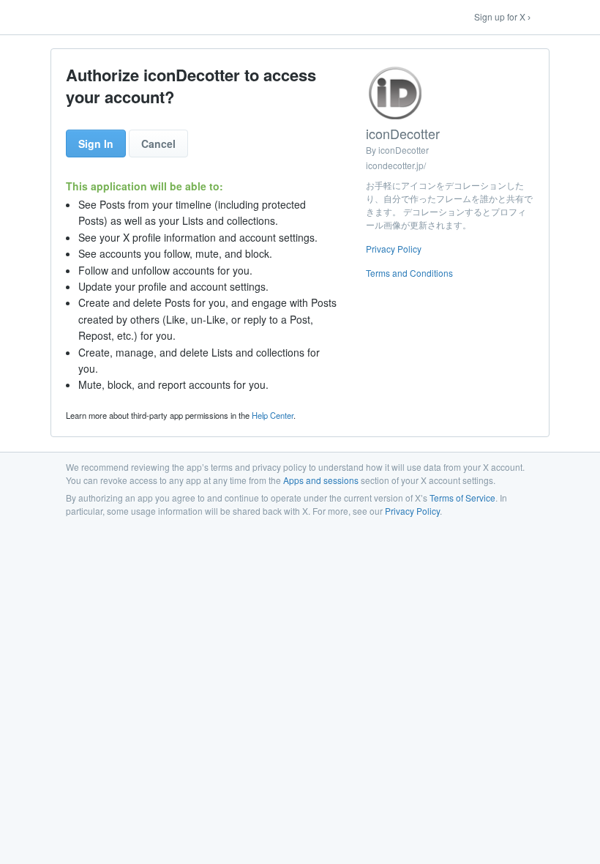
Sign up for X (499, 16)
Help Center (272, 415)
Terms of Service (462, 497)
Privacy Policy (393, 248)
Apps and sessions (321, 480)
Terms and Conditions (409, 273)
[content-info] (450, 175)
